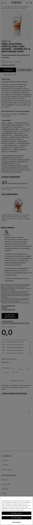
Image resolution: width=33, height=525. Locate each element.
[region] (16, 510)
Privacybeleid (20, 510)
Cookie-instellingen (16, 522)
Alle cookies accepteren (16, 513)
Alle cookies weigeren (17, 517)
